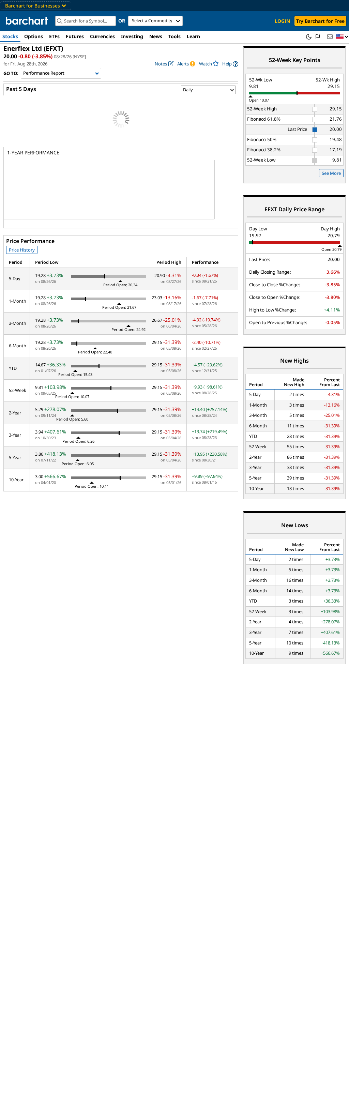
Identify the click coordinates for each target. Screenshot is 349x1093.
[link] (230, 64)
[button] (342, 37)
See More (331, 173)
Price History (22, 250)
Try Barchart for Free (320, 21)
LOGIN (282, 21)
